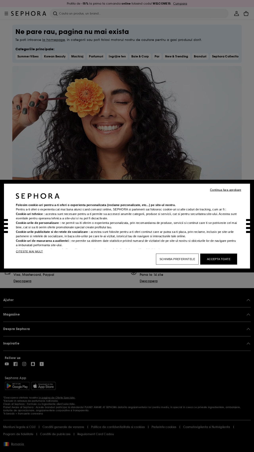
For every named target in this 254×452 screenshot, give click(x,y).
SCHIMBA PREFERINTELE (177, 258)
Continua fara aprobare (225, 189)
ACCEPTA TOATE (218, 258)
